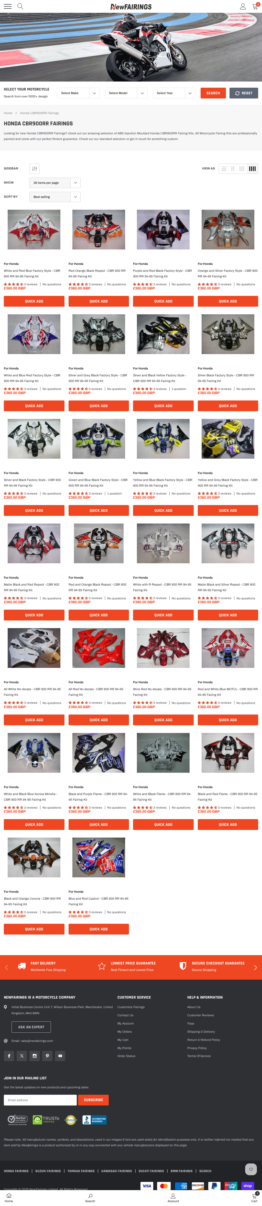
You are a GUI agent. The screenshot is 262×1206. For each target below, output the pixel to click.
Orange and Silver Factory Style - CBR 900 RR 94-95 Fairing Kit (228, 273)
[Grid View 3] (242, 169)
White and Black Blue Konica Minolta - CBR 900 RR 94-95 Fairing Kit (30, 796)
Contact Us (125, 1015)
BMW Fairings (182, 1171)
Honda (14, 263)
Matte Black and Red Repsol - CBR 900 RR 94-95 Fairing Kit (31, 587)
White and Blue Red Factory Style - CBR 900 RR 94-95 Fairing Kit (32, 378)
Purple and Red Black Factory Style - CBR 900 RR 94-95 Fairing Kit (162, 273)
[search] (20, 6)
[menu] (8, 6)
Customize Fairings (131, 1007)
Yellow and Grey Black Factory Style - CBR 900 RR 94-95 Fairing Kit (228, 482)
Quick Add (34, 301)
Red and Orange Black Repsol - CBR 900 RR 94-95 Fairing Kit (97, 587)
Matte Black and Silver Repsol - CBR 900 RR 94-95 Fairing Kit (226, 587)
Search (213, 93)
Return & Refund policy (203, 1040)
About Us (193, 1007)
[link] (34, 229)
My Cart (122, 1040)
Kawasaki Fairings (117, 1171)
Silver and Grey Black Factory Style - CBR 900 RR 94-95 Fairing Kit (98, 378)
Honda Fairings (16, 1171)
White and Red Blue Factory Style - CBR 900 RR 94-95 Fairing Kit (32, 273)
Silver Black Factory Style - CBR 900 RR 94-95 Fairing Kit (226, 378)
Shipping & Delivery (201, 1031)
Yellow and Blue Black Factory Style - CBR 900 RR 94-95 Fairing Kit (162, 482)
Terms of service (199, 1056)
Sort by (11, 196)
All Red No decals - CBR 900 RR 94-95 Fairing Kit (96, 692)
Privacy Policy (197, 1048)
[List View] (224, 169)
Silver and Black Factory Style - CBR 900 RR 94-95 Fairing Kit (32, 482)
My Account (125, 1023)
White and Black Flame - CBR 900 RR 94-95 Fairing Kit (162, 796)
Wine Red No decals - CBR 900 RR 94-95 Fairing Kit (162, 692)
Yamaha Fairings (81, 1171)
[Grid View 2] (233, 169)
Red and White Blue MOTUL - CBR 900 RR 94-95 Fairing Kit (228, 692)
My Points (124, 1048)
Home (8, 113)
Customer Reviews (200, 1015)
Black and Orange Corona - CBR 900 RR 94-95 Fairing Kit (32, 901)
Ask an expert (31, 1027)
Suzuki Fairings (48, 1171)
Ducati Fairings (152, 1171)
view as (208, 168)
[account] (243, 6)
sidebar (11, 168)
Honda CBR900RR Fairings (39, 113)
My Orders (124, 1031)
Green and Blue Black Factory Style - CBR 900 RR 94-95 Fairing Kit (98, 482)
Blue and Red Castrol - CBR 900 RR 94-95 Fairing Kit (98, 901)
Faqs (190, 1023)
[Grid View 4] (252, 169)
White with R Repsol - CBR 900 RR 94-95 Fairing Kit (162, 587)
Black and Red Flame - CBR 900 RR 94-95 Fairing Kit (227, 796)
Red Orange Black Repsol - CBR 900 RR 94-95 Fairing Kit (97, 273)
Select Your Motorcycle (26, 89)
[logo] (131, 6)
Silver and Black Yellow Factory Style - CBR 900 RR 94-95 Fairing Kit (159, 378)
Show (9, 182)
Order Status (126, 1056)
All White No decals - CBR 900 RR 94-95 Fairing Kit (32, 692)
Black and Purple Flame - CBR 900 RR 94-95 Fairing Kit (98, 796)
